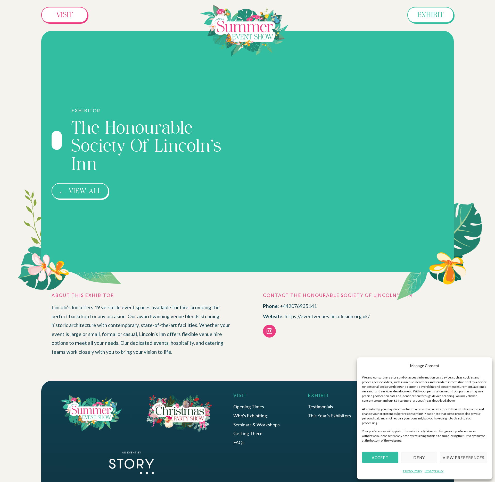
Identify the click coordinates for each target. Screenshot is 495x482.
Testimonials (320, 406)
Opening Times (248, 406)
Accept (380, 457)
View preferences (463, 457)
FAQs (238, 442)
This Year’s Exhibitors (329, 415)
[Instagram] (269, 331)
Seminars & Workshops (256, 424)
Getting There (247, 433)
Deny (419, 457)
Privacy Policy (412, 471)
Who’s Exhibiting (250, 415)
